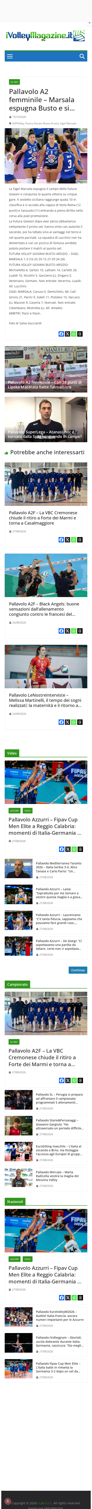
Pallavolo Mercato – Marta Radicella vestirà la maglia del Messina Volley (57, 1176)
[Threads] (80, 334)
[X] (67, 334)
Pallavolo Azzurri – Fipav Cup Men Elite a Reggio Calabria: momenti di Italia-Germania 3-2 (45, 826)
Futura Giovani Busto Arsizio (42, 123)
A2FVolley (18, 123)
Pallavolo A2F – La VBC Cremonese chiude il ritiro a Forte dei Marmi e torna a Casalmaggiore (43, 518)
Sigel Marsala (68, 123)
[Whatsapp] (73, 334)
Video (27, 810)
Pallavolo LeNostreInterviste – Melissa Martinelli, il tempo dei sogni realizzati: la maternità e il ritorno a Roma (45, 702)
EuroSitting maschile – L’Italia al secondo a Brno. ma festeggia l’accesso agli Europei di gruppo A (59, 1150)
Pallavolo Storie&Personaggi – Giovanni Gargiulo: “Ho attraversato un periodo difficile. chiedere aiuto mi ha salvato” (59, 1124)
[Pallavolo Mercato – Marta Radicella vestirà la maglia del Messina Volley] (19, 1179)
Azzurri (14, 810)
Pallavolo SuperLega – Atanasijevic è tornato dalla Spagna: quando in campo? (45, 434)
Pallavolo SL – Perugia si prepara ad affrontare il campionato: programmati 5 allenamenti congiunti (59, 1098)
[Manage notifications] (7, 1501)
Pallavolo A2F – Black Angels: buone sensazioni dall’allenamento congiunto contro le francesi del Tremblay (44, 611)
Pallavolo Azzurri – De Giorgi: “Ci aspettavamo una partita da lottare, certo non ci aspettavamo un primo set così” (59, 945)
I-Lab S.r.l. (44, 1503)
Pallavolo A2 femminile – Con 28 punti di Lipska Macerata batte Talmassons (45, 385)
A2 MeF (14, 81)
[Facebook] (61, 334)
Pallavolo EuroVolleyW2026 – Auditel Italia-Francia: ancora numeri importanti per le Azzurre (60, 1315)
